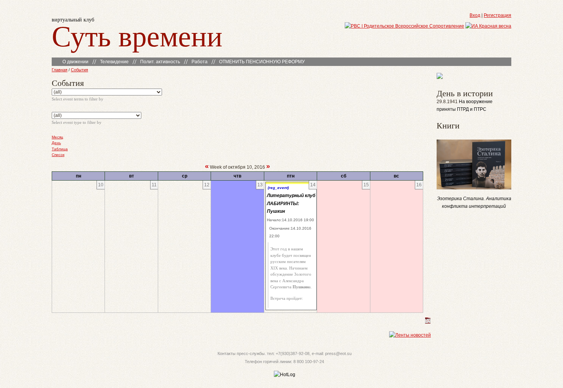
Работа (199, 61)
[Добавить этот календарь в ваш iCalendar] (428, 322)
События (79, 69)
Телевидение (114, 61)
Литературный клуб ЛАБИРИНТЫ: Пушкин (291, 203)
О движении (75, 61)
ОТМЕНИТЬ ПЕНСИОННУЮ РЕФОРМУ (262, 61)
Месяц (57, 137)
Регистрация (497, 15)
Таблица (60, 149)
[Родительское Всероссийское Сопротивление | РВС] (404, 26)
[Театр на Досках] (440, 77)
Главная (59, 69)
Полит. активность (160, 61)
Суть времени (137, 35)
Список (58, 155)
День (56, 143)
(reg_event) (278, 188)
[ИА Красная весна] (488, 26)
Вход (475, 15)
